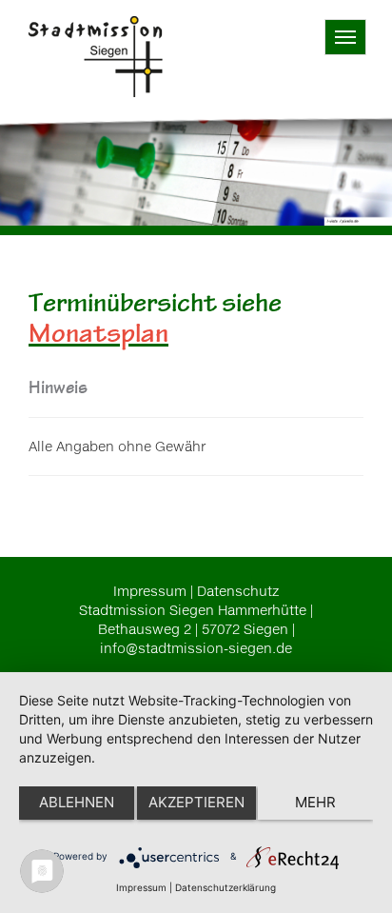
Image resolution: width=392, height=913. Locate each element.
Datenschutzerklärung (225, 887)
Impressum (149, 591)
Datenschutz (238, 591)
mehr (315, 802)
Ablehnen (76, 802)
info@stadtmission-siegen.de (196, 648)
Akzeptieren (196, 802)
